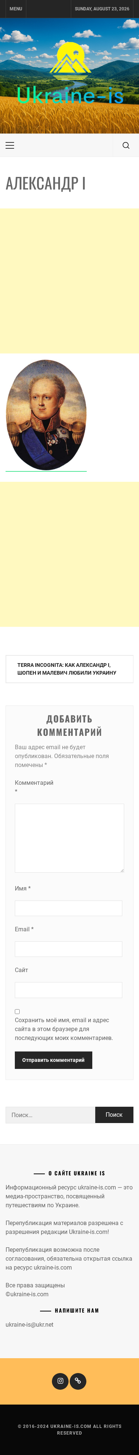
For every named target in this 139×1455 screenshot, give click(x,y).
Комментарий (29, 787)
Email (24, 929)
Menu (16, 8)
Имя (23, 888)
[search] (126, 145)
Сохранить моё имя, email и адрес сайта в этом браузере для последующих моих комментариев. (64, 1029)
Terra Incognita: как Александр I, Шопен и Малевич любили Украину (66, 669)
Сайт (21, 970)
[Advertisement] (69, 280)
